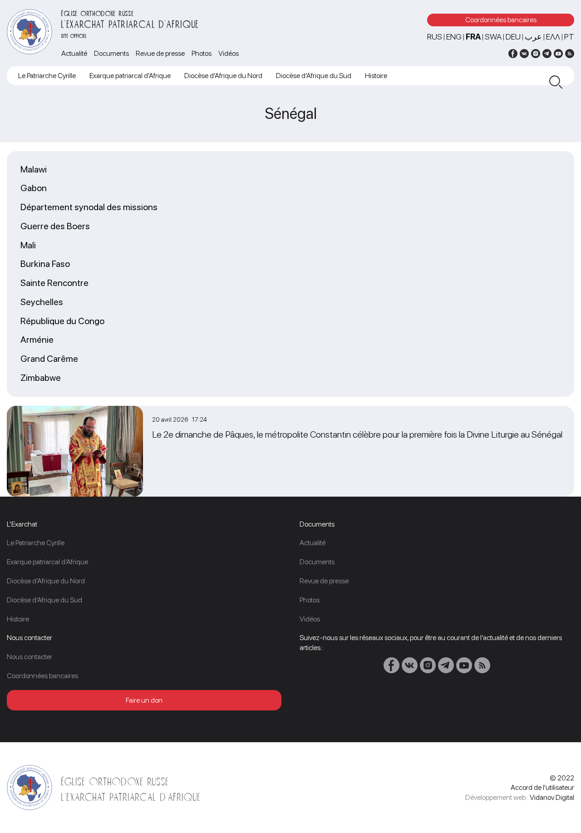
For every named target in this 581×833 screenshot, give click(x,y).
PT (569, 36)
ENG (454, 36)
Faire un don (144, 700)
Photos (202, 53)
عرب (533, 36)
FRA (473, 36)
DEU (513, 36)
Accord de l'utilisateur (542, 787)
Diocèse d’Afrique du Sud (313, 75)
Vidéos (228, 53)
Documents (111, 53)
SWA (493, 36)
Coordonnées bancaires (501, 19)
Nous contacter (29, 656)
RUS (434, 36)
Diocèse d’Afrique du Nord (223, 75)
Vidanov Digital (552, 797)
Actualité (74, 53)
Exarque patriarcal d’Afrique (130, 75)
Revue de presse (160, 53)
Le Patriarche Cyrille (47, 75)
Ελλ (553, 36)
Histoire (376, 75)
